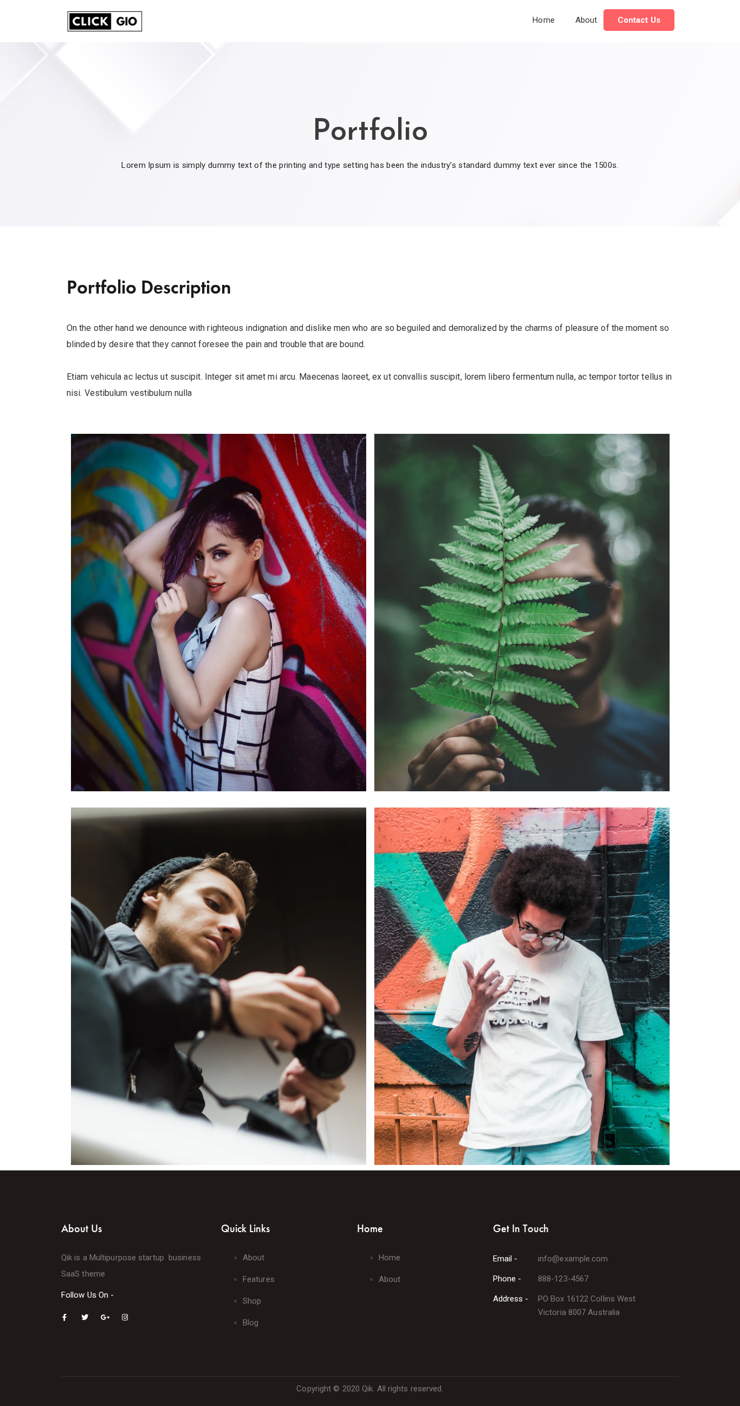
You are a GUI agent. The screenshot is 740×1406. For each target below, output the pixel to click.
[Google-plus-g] (104, 1317)
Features (259, 1279)
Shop (252, 1301)
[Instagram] (124, 1317)
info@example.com (573, 1259)
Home (543, 20)
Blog (250, 1322)
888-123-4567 (563, 1279)
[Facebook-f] (64, 1317)
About (586, 20)
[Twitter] (84, 1317)
